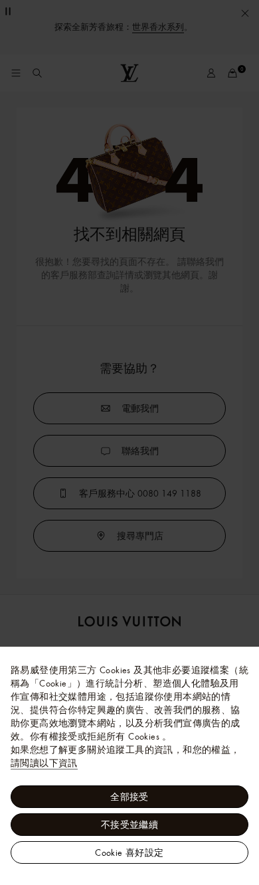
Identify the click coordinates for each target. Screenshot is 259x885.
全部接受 (129, 797)
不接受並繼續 (129, 825)
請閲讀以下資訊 (44, 763)
